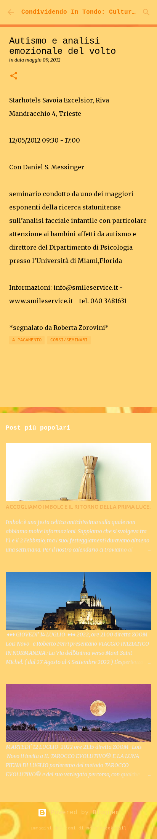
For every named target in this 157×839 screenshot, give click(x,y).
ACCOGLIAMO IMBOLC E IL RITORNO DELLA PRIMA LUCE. (78, 507)
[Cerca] (146, 12)
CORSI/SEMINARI (69, 340)
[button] (13, 76)
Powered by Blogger (83, 812)
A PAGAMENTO (27, 340)
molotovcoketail (107, 828)
